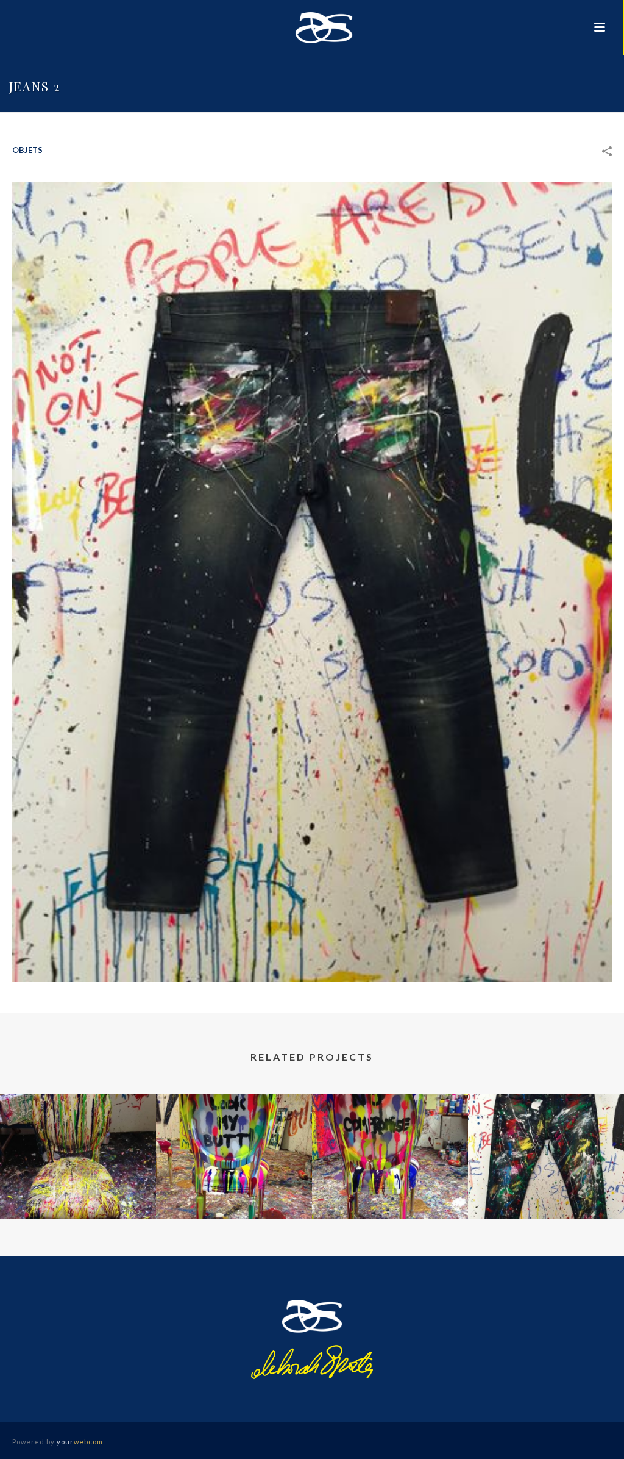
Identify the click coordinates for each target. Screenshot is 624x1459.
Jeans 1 (546, 1186)
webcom (80, 1442)
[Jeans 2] (312, 581)
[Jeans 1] (546, 1142)
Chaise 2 (390, 1186)
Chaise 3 (234, 1186)
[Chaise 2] (390, 1142)
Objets (27, 150)
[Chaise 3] (234, 1142)
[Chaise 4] (78, 1142)
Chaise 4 (78, 1186)
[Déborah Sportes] (312, 27)
